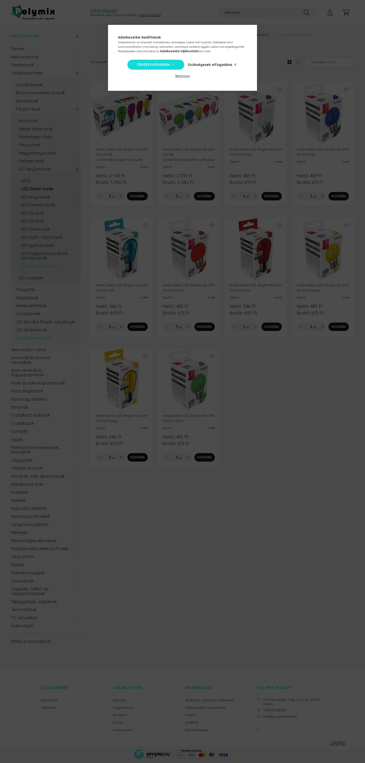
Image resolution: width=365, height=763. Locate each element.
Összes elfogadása (153, 64)
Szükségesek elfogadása (210, 64)
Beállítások (182, 76)
